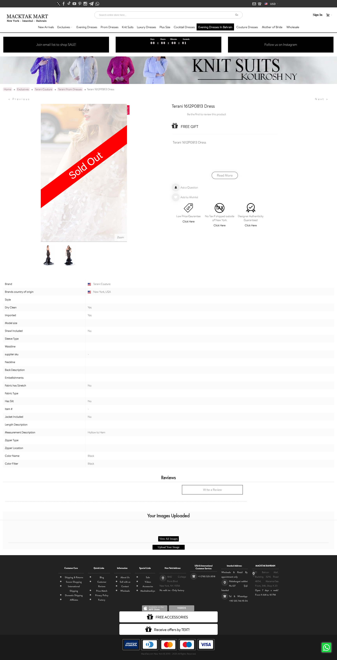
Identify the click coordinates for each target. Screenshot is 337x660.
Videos (148, 582)
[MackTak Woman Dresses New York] (27, 18)
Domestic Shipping (74, 595)
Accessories (148, 586)
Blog (102, 577)
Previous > (19, 99)
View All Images (168, 538)
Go (236, 15)
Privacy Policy (101, 595)
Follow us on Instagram (280, 44)
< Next (322, 99)
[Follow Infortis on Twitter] (59, 4)
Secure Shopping (74, 582)
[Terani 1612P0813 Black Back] (48, 255)
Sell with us (125, 582)
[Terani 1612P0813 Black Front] (69, 255)
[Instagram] (85, 4)
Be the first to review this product (206, 114)
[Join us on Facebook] (64, 4)
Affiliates (74, 600)
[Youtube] (75, 4)
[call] (260, 4)
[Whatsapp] (97, 4)
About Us (125, 577)
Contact (125, 586)
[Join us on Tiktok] (69, 4)
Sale (148, 577)
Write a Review (212, 490)
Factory (101, 600)
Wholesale (125, 591)
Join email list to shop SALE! (56, 44)
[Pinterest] (80, 4)
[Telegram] (91, 4)
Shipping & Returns (74, 577)
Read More (225, 175)
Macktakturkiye (147, 591)
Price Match (101, 591)
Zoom (120, 237)
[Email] (254, 4)
